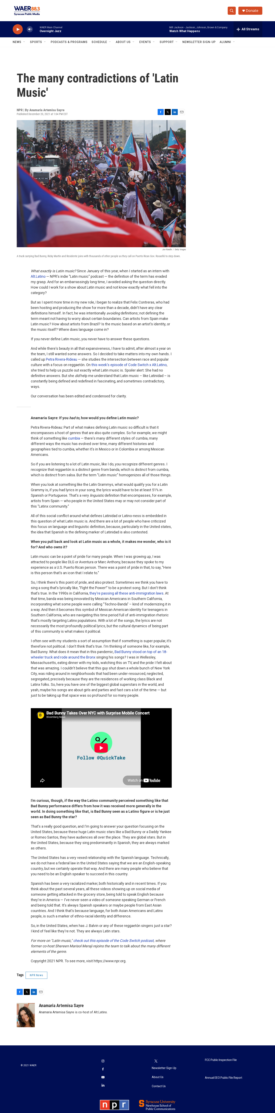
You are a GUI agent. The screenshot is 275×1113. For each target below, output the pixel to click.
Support (167, 42)
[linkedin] (103, 1086)
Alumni (225, 42)
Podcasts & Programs (69, 42)
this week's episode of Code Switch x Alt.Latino (129, 365)
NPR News (36, 975)
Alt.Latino (38, 276)
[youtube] (103, 1078)
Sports (36, 42)
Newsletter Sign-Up (199, 42)
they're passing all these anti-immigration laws (126, 593)
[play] (17, 29)
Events (145, 42)
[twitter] (156, 1062)
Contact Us (159, 1086)
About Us (123, 42)
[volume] (29, 29)
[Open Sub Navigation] (24, 42)
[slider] (36, 29)
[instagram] (103, 1062)
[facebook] (103, 1070)
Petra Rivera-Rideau (61, 359)
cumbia (74, 438)
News (17, 42)
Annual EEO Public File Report (223, 1077)
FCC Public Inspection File (221, 1060)
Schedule (99, 42)
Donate (252, 10)
